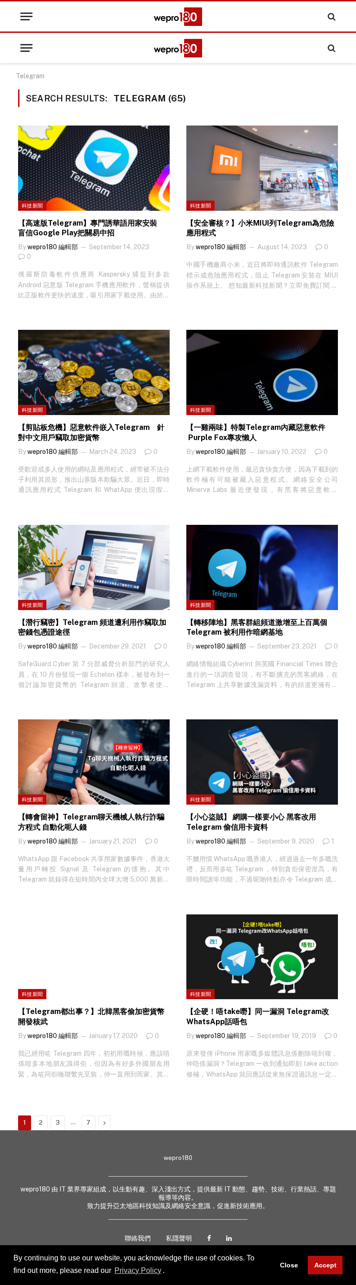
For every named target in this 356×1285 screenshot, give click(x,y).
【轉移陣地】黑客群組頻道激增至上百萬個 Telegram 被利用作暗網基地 (256, 627)
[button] (167, 1271)
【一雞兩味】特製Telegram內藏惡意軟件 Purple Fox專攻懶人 (256, 432)
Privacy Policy (137, 1270)
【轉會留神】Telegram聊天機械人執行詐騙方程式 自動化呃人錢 (91, 822)
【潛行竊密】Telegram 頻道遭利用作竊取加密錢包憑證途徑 (92, 627)
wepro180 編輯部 (52, 247)
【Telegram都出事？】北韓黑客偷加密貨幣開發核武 (91, 1016)
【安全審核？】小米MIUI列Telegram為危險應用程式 (260, 228)
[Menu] (26, 16)
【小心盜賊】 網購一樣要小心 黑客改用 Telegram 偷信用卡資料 (251, 822)
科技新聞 (32, 205)
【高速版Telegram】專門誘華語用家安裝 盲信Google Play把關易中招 (91, 228)
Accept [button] (325, 1265)
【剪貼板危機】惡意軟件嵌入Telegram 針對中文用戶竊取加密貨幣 (91, 432)
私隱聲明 (179, 1238)
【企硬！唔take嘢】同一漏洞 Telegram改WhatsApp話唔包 (257, 1016)
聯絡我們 (138, 1238)
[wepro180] (178, 17)
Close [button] (289, 1265)
